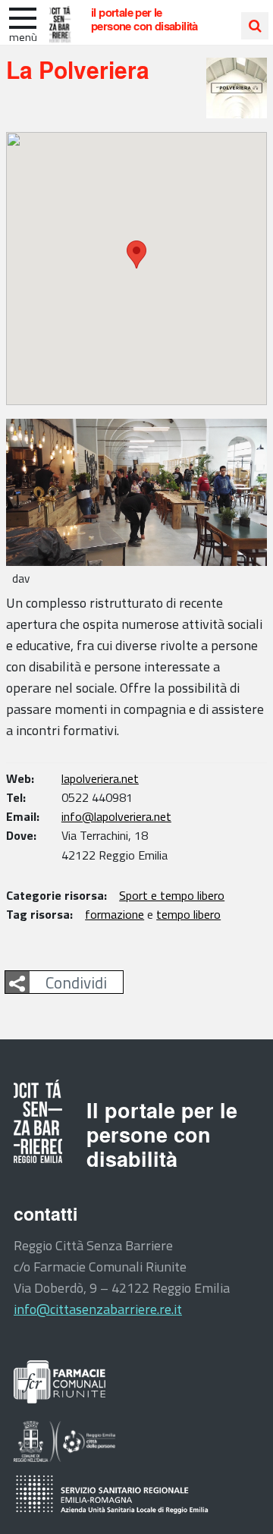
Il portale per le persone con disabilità (144, 19)
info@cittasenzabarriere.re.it (98, 1309)
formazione (114, 914)
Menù (23, 37)
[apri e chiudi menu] (23, 17)
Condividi (76, 982)
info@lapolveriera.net (116, 816)
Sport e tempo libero (171, 895)
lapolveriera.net (100, 778)
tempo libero (188, 914)
